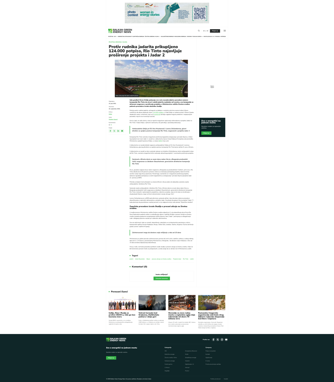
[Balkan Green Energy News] (120, 31)
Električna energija (138, 36)
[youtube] (226, 339)
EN (204, 31)
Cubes (149, 379)
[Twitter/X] (114, 131)
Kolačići (226, 379)
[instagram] (222, 339)
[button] (199, 31)
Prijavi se (215, 31)
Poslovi (187, 371)
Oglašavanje (209, 357)
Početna (110, 36)
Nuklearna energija (180, 36)
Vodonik (189, 36)
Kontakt (208, 354)
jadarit (131, 259)
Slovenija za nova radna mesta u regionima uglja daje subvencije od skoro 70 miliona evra (181, 316)
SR (207, 31)
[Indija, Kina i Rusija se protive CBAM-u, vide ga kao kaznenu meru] (122, 302)
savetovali (157, 114)
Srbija (110, 114)
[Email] (122, 131)
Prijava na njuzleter (211, 351)
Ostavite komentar (162, 278)
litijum (148, 259)
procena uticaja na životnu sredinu (161, 259)
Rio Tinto (185, 259)
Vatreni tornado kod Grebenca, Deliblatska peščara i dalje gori (149, 315)
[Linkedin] (118, 131)
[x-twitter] (217, 339)
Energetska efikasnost (125, 36)
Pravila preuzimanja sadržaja (213, 364)
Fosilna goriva (197, 36)
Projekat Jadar (177, 259)
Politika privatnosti (215, 379)
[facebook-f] (213, 339)
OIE (115, 36)
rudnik (192, 259)
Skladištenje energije (167, 36)
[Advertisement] (212, 86)
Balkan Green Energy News (118, 379)
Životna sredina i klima (152, 36)
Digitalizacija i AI (209, 36)
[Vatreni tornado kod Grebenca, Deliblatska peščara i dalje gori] (152, 302)
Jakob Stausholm (140, 259)
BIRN (160, 141)
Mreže (186, 354)
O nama (208, 361)
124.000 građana (158, 112)
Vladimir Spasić (113, 119)
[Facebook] (110, 131)
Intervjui (223, 36)
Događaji (167, 371)
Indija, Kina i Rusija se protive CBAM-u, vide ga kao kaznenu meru (122, 315)
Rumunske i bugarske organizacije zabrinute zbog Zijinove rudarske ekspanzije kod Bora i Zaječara (211, 316)
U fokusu (217, 36)
